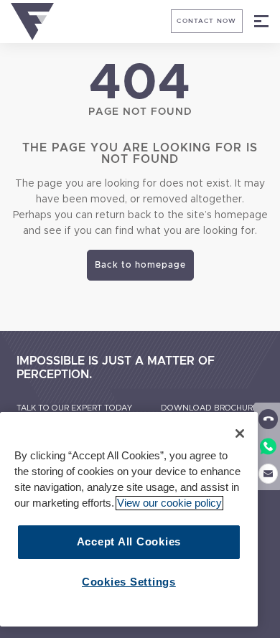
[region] (129, 519)
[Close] (240, 433)
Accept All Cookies (129, 542)
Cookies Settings (129, 582)
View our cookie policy (169, 503)
